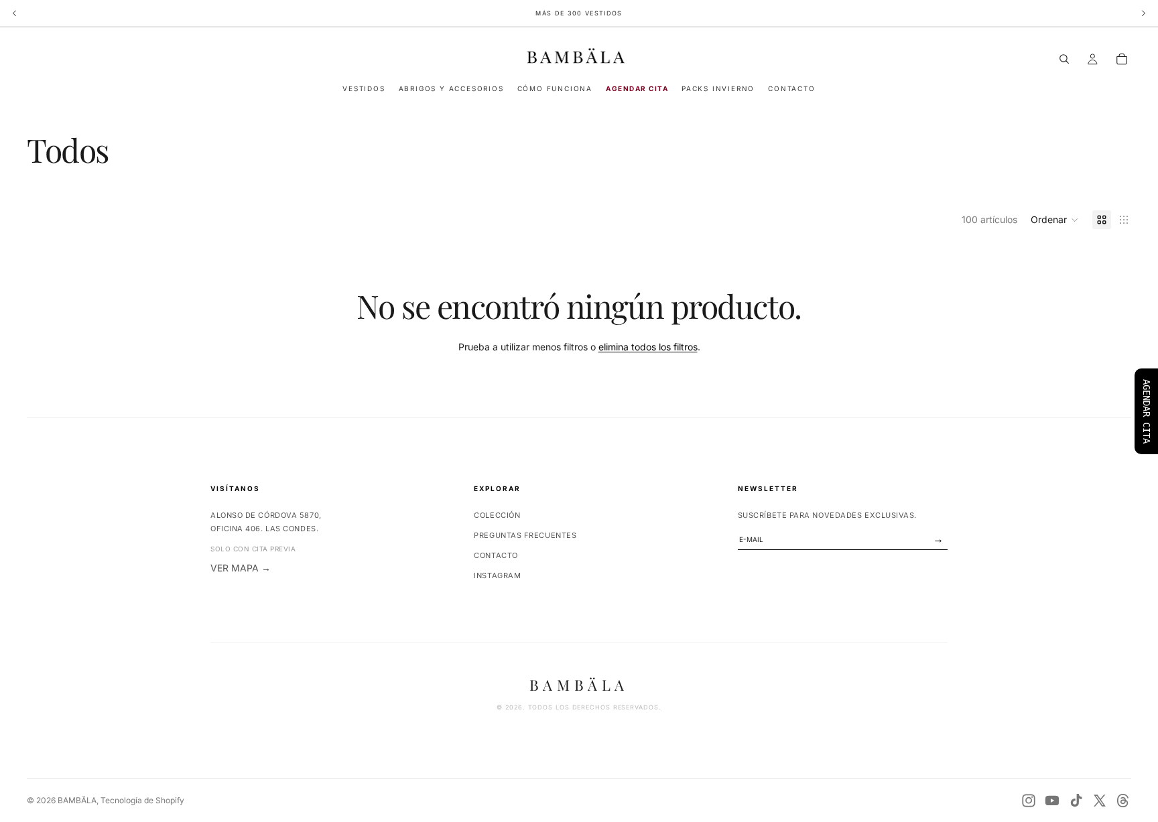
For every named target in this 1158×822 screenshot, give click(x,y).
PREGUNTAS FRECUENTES (525, 535)
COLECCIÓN (497, 515)
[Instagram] (1029, 801)
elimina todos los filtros (648, 346)
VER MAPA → (240, 567)
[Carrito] (1122, 59)
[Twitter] (1100, 801)
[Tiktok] (1076, 801)
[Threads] (1123, 801)
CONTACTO (495, 555)
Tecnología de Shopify (142, 800)
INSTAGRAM (497, 575)
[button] (1055, 219)
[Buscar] (1064, 59)
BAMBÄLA (77, 800)
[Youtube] (1052, 801)
